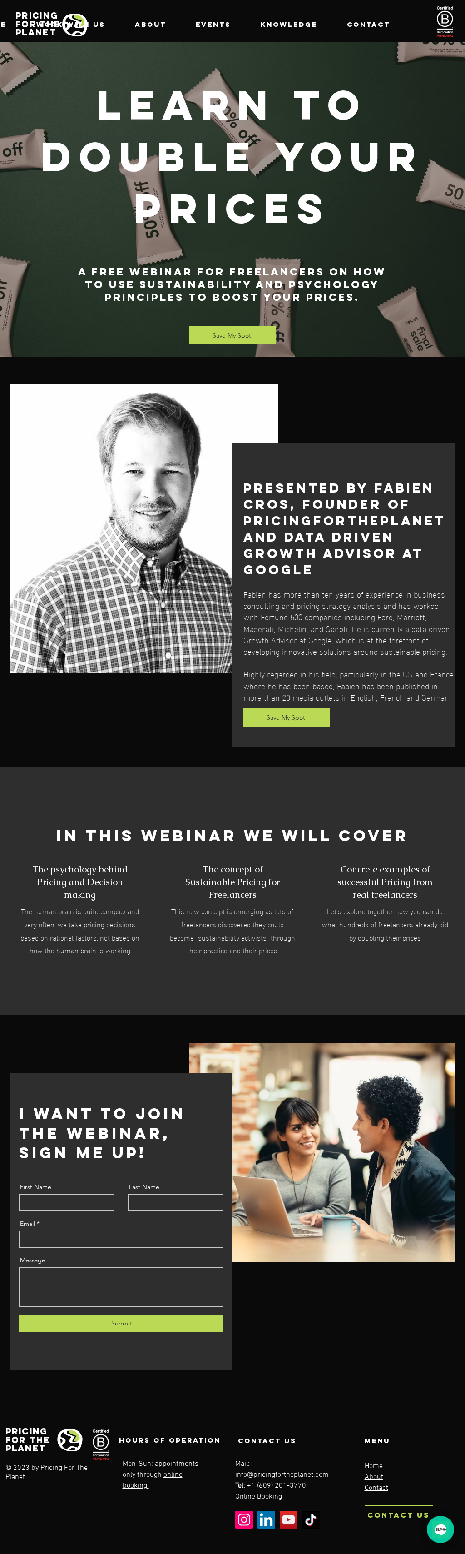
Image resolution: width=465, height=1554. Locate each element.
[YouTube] (288, 1520)
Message (32, 1260)
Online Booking (258, 1496)
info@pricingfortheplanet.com (282, 1474)
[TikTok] (311, 1520)
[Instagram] (244, 1520)
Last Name (144, 1187)
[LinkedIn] (266, 1520)
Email (27, 1223)
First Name (35, 1187)
